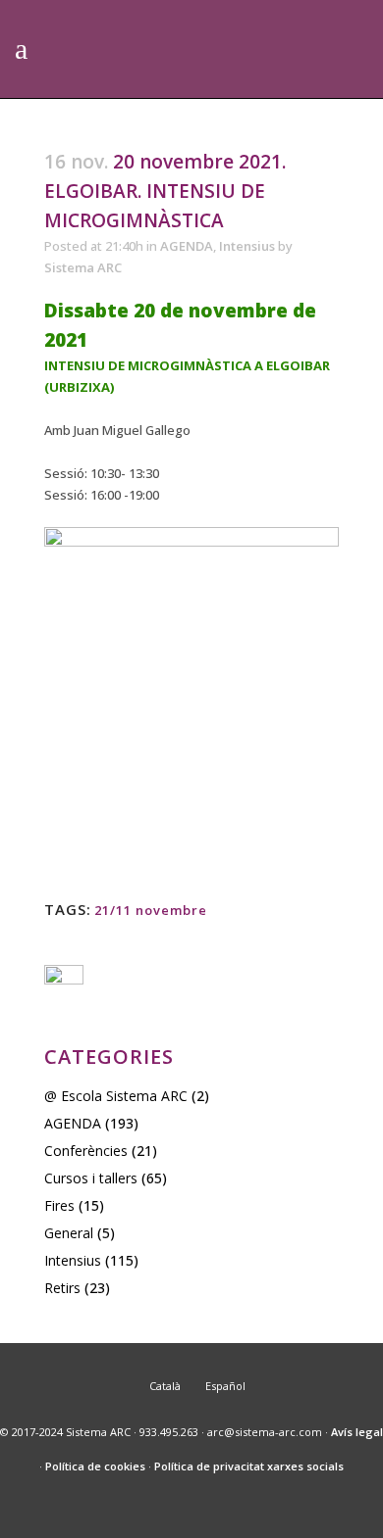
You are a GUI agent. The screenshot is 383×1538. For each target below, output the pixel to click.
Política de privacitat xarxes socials (249, 1466)
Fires (59, 1205)
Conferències (86, 1150)
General (68, 1233)
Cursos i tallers (90, 1178)
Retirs (62, 1287)
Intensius (247, 246)
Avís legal (357, 1431)
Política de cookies (95, 1466)
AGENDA (186, 246)
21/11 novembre (150, 910)
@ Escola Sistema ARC (116, 1095)
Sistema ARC (83, 267)
